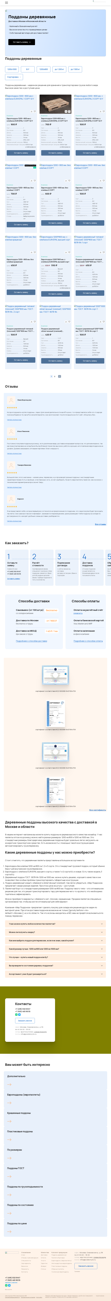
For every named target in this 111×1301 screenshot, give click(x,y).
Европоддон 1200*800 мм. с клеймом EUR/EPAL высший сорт (55, 260)
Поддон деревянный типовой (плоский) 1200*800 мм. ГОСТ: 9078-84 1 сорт (89, 260)
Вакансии (24, 1266)
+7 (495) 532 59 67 (12, 1277)
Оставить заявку (13, 579)
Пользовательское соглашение (28, 1297)
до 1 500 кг (75, 69)
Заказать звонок (25, 1020)
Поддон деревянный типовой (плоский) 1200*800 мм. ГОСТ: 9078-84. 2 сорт (20, 330)
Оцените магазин (100, 1296)
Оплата (43, 1258)
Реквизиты (25, 1269)
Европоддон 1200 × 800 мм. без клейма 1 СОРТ (20, 188)
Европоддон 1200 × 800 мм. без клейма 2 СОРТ (54, 188)
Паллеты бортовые (57, 1258)
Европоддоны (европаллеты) (61, 1261)
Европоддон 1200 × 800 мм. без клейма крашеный (20, 260)
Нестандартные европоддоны (61, 1263)
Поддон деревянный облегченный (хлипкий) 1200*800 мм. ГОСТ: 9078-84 (53, 330)
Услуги (43, 1261)
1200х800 (43, 69)
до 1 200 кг (59, 69)
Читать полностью (14, 420)
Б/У (27, 69)
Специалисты (26, 1261)
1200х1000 (12, 69)
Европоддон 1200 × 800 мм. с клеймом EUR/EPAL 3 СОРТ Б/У (89, 119)
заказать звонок (11, 1282)
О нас (23, 1255)
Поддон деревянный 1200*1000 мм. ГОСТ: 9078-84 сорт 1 (89, 330)
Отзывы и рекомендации (29, 1258)
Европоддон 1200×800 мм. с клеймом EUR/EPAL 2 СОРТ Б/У (54, 119)
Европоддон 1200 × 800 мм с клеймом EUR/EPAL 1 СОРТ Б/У (20, 119)
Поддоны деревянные (58, 1255)
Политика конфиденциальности (12, 1297)
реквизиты (78, 613)
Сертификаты (26, 1263)
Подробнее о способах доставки (31, 641)
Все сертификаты (97, 810)
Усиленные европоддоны (60, 1272)
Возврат (44, 1266)
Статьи (43, 1269)
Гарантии (44, 1263)
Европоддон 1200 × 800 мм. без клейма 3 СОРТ (89, 188)
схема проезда (40, 1032)
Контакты (24, 1272)
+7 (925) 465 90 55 (12, 1280)
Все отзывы (100, 524)
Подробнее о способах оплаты (88, 641)
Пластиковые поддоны (59, 1266)
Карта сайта (39, 1297)
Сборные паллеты (57, 1269)
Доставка (44, 1255)
